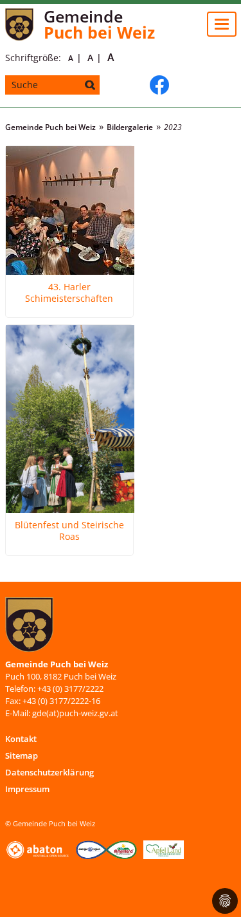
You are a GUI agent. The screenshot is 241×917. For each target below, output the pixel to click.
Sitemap (21, 755)
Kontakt (21, 739)
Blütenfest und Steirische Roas (69, 530)
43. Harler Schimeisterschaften (69, 292)
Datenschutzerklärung (49, 772)
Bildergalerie (130, 127)
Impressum (27, 789)
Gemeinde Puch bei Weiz (50, 127)
